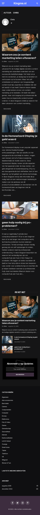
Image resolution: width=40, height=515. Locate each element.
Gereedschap (6, 428)
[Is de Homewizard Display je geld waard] (20, 123)
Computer (5, 413)
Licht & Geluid (6, 441)
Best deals (5, 403)
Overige (4, 444)
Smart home (6, 447)
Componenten (6, 410)
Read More (7, 109)
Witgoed (4, 460)
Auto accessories (7, 400)
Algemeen (5, 397)
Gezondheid (6, 431)
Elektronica (5, 419)
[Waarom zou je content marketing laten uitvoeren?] (20, 42)
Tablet (4, 450)
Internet (4, 435)
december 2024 (7, 489)
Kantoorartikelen (7, 438)
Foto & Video (6, 422)
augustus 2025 (6, 486)
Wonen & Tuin (6, 463)
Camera (4, 406)
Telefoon (5, 453)
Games (4, 425)
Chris (12, 20)
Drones (4, 416)
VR (3, 457)
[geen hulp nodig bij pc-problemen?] (20, 210)
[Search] (37, 3)
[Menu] (3, 3)
